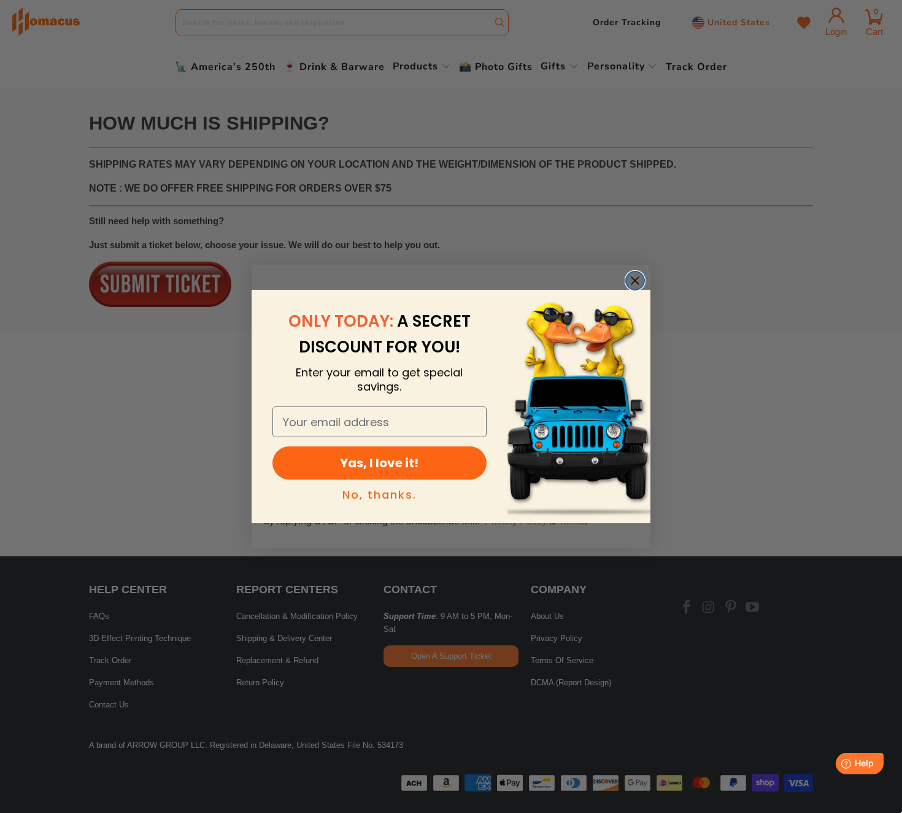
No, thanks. (379, 494)
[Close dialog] (635, 280)
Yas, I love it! (379, 463)
